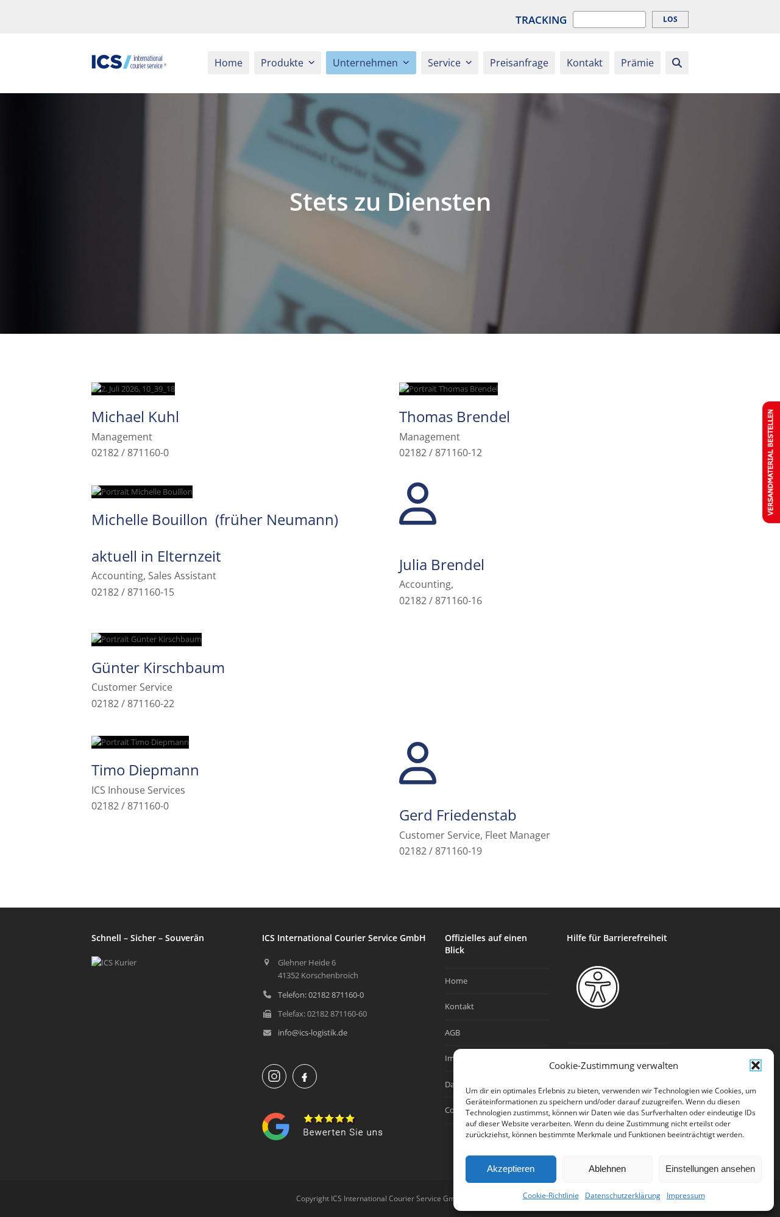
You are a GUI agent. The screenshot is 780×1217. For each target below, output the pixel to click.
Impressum (686, 1195)
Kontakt (459, 1006)
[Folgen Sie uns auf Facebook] (304, 1076)
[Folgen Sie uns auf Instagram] (274, 1076)
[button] (756, 1065)
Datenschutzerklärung (623, 1195)
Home (456, 980)
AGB (452, 1032)
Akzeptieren (510, 1168)
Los (670, 19)
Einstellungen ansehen (710, 1168)
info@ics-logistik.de (312, 1032)
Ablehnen (607, 1168)
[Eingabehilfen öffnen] (597, 987)
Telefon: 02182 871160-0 (321, 994)
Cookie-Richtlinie (551, 1195)
